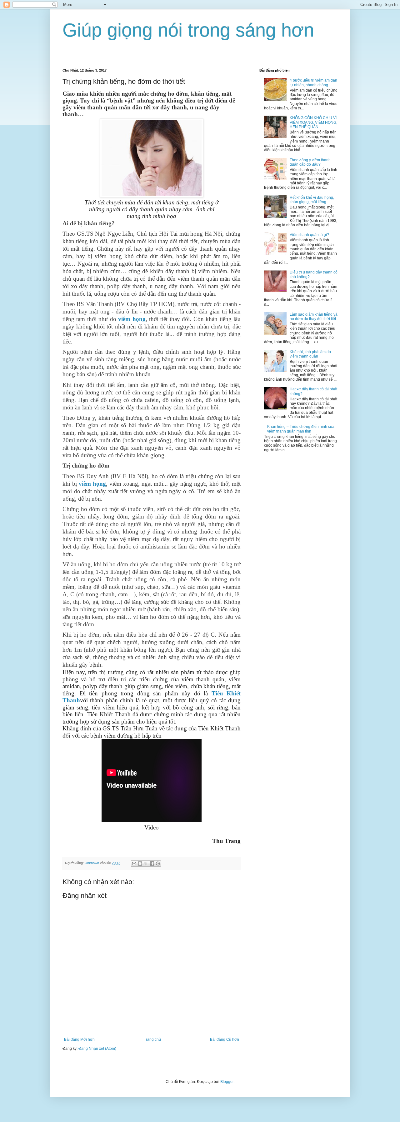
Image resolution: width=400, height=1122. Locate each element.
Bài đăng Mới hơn (79, 1039)
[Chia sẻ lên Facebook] (152, 863)
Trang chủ (152, 1039)
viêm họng (131, 319)
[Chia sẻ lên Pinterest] (158, 863)
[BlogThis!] (140, 863)
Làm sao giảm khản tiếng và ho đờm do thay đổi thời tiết (314, 316)
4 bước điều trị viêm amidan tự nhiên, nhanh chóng (313, 82)
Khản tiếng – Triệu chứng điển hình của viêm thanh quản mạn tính (300, 428)
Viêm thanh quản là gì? (309, 235)
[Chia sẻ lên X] (146, 863)
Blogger (226, 1081)
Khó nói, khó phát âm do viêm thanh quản (310, 354)
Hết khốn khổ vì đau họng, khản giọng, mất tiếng (312, 199)
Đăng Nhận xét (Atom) (97, 1048)
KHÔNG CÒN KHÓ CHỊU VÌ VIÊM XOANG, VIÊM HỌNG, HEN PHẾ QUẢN (313, 122)
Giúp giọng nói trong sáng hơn (188, 30)
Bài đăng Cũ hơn (224, 1039)
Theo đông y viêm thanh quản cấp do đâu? (310, 162)
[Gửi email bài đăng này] (134, 863)
